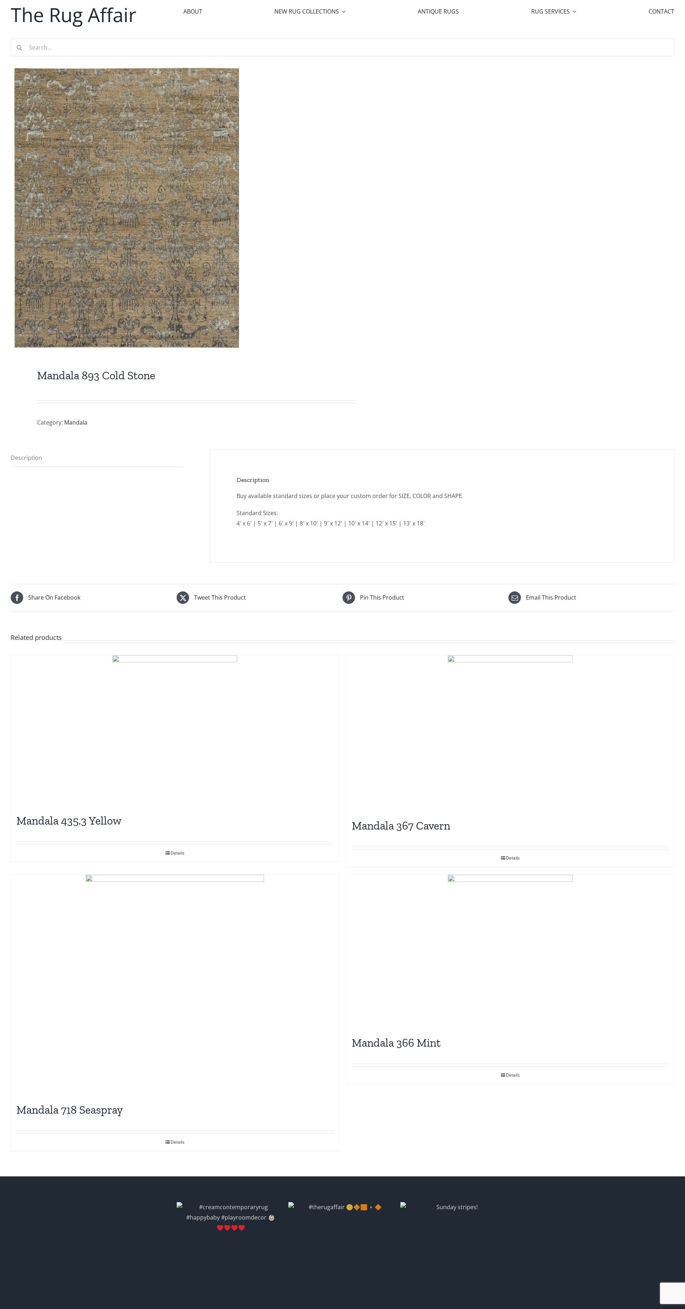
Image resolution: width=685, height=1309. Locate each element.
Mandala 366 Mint (396, 1042)
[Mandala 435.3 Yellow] (175, 730)
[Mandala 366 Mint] (510, 951)
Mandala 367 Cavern (401, 825)
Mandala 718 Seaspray (69, 1109)
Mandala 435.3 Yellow (69, 820)
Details (177, 853)
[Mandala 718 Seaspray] (175, 985)
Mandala (75, 422)
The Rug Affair (73, 14)
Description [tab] (26, 458)
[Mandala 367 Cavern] (510, 733)
